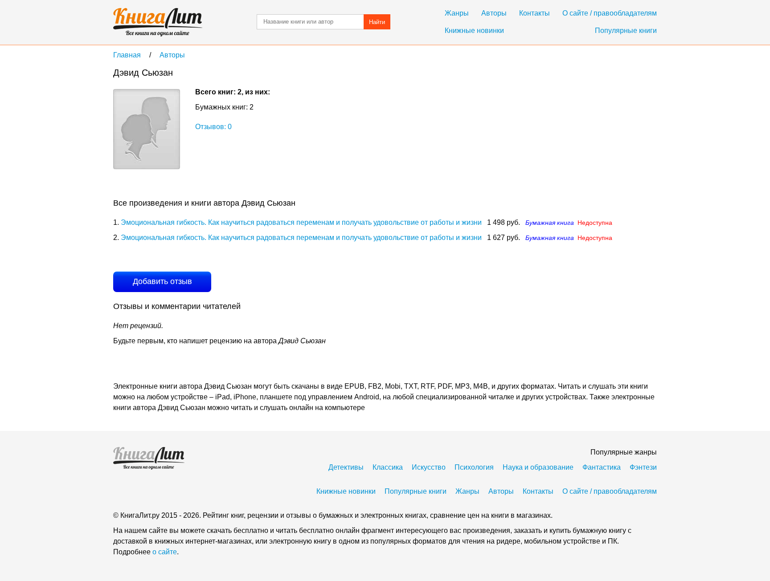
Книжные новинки (474, 30)
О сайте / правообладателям (609, 13)
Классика (388, 467)
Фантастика (601, 467)
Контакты (534, 13)
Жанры (457, 13)
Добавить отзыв (162, 281)
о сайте (164, 552)
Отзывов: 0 (213, 126)
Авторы (494, 13)
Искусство (429, 467)
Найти (377, 22)
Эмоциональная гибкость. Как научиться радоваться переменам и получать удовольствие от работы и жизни (301, 222)
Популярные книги (626, 30)
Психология (474, 467)
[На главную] (157, 22)
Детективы (346, 467)
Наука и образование (538, 467)
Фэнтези (643, 467)
